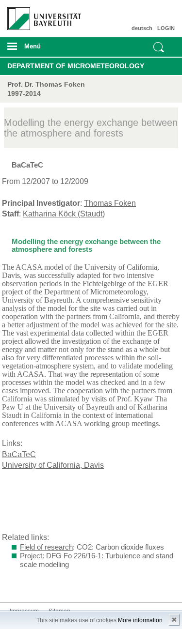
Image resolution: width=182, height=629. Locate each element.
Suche (158, 47)
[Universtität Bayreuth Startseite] (41, 15)
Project (31, 556)
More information (140, 620)
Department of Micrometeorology (75, 66)
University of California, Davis (53, 465)
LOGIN (166, 28)
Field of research (46, 547)
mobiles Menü (40, 49)
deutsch (142, 28)
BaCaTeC (19, 454)
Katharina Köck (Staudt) (64, 214)
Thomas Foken (110, 203)
